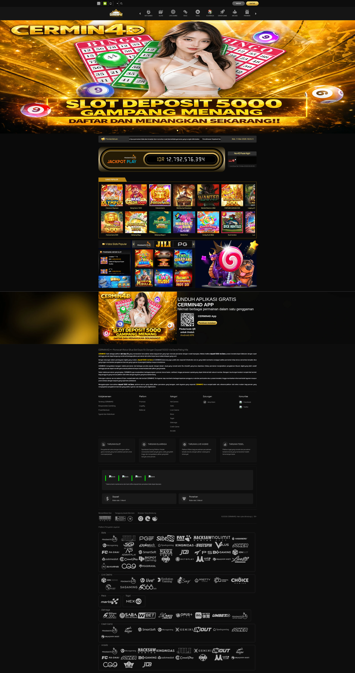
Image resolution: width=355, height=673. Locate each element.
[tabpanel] (177, 77)
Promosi (247, 16)
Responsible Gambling (107, 406)
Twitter (246, 407)
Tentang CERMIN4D (105, 401)
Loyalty (142, 406)
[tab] (144, 244)
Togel (198, 16)
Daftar (252, 3)
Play (131, 162)
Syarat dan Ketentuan (106, 414)
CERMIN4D (102, 354)
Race (185, 16)
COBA (146, 255)
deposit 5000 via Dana (145, 360)
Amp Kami (211, 402)
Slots (161, 16)
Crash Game (222, 16)
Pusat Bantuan (104, 410)
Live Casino (173, 16)
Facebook (247, 402)
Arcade (235, 16)
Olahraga (210, 16)
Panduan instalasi (207, 323)
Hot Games (148, 16)
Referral (142, 410)
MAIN (114, 195)
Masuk (238, 3)
